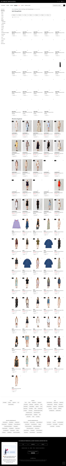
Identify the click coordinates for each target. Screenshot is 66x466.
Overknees (4, 432)
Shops (11, 400)
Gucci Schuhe (52, 426)
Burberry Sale (56, 402)
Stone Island (26, 404)
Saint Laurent (36, 404)
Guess (41, 406)
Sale (55, 400)
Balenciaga (31, 404)
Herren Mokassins (33, 424)
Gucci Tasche (49, 422)
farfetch (9, 402)
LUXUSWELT (3, 5)
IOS (23, 444)
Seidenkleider (10, 424)
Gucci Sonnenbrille (60, 422)
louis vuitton (28, 416)
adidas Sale (54, 406)
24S (18, 402)
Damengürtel (15, 426)
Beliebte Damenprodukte (11, 420)
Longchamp (35, 414)
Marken (33, 400)
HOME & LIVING (27, 5)
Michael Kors (34, 402)
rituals (33, 416)
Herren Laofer (37, 428)
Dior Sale (55, 408)
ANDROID (33, 444)
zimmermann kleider (37, 412)
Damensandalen (5, 428)
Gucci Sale (50, 408)
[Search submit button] (64, 5)
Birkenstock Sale (50, 404)
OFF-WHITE (31, 408)
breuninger (4, 402)
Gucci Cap (54, 422)
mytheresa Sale (58, 410)
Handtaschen (17, 422)
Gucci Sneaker (55, 424)
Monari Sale (60, 404)
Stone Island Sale (49, 402)
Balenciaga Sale (61, 406)
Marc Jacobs (25, 408)
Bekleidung (16, 9)
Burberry (37, 406)
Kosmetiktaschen (5, 430)
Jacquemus (39, 402)
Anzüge (40, 424)
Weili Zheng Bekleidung (29, 9)
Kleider (20, 9)
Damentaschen (5, 422)
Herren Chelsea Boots (30, 428)
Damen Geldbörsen (17, 424)
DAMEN (7, 5)
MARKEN (15, 5)
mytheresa (14, 402)
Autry (41, 404)
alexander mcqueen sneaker (38, 410)
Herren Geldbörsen (39, 422)
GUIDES (22, 5)
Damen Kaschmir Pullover (8, 426)
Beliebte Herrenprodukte (33, 420)
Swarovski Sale (49, 406)
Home (13, 9)
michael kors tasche (29, 412)
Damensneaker (4, 424)
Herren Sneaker (32, 422)
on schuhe (25, 410)
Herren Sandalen (39, 432)
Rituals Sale (61, 402)
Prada (29, 402)
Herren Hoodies (26, 430)
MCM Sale (59, 408)
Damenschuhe (12, 430)
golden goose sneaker (29, 414)
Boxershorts (26, 432)
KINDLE (43, 444)
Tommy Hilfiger (31, 406)
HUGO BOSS (25, 406)
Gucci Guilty (58, 426)
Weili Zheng (23, 9)
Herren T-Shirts (26, 422)
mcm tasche (30, 410)
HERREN (11, 5)
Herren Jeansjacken (39, 430)
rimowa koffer (40, 408)
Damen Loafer (17, 428)
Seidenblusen (9, 432)
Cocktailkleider (11, 428)
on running (37, 416)
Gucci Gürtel (61, 424)
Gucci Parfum (49, 424)
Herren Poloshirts (32, 432)
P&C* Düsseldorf (11, 404)
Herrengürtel (32, 430)
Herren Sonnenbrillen (28, 426)
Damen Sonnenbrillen (16, 432)
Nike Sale (55, 404)
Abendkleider (11, 422)
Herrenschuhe (27, 424)
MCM (35, 408)
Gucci (26, 402)
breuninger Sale (52, 410)
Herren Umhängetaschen (37, 426)
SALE (19, 5)
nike (39, 414)
